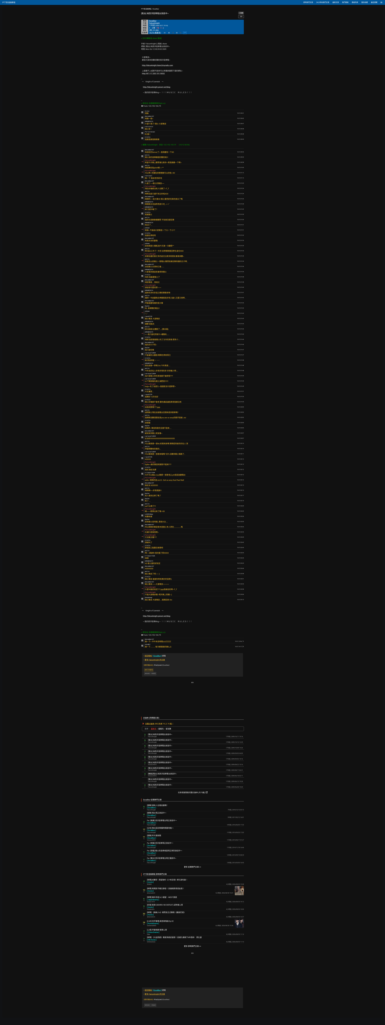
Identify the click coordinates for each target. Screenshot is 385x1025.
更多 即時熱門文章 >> (192, 946)
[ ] (151, 808)
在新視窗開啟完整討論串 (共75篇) (193, 792)
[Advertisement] (192, 698)
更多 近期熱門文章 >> (192, 867)
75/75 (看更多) (155, 33)
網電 (155, 656)
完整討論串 (149, 724)
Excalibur (156, 9)
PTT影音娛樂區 (146, 9)
